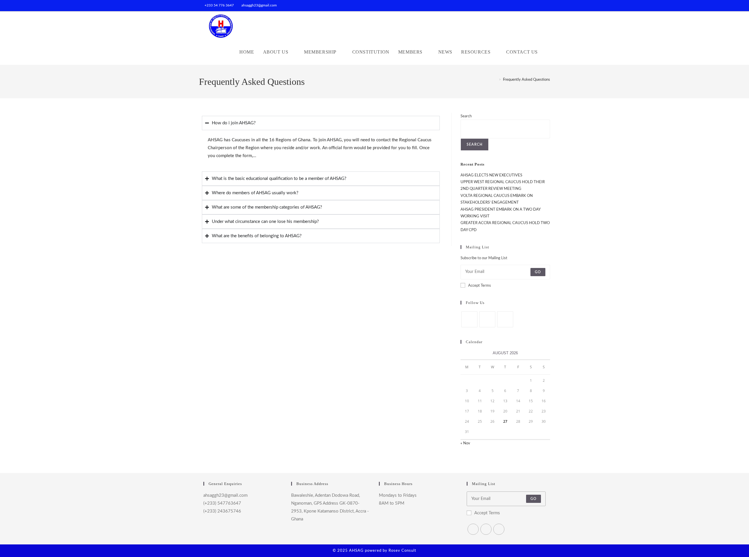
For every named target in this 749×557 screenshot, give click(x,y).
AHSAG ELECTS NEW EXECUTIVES (491, 175)
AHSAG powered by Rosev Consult (382, 551)
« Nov (465, 443)
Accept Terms (479, 286)
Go (538, 272)
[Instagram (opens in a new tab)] (547, 5)
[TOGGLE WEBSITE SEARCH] (548, 52)
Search (466, 116)
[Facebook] (487, 319)
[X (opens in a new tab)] (535, 5)
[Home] (495, 80)
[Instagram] (505, 319)
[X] (469, 319)
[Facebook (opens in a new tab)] (541, 5)
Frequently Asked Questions (526, 80)
